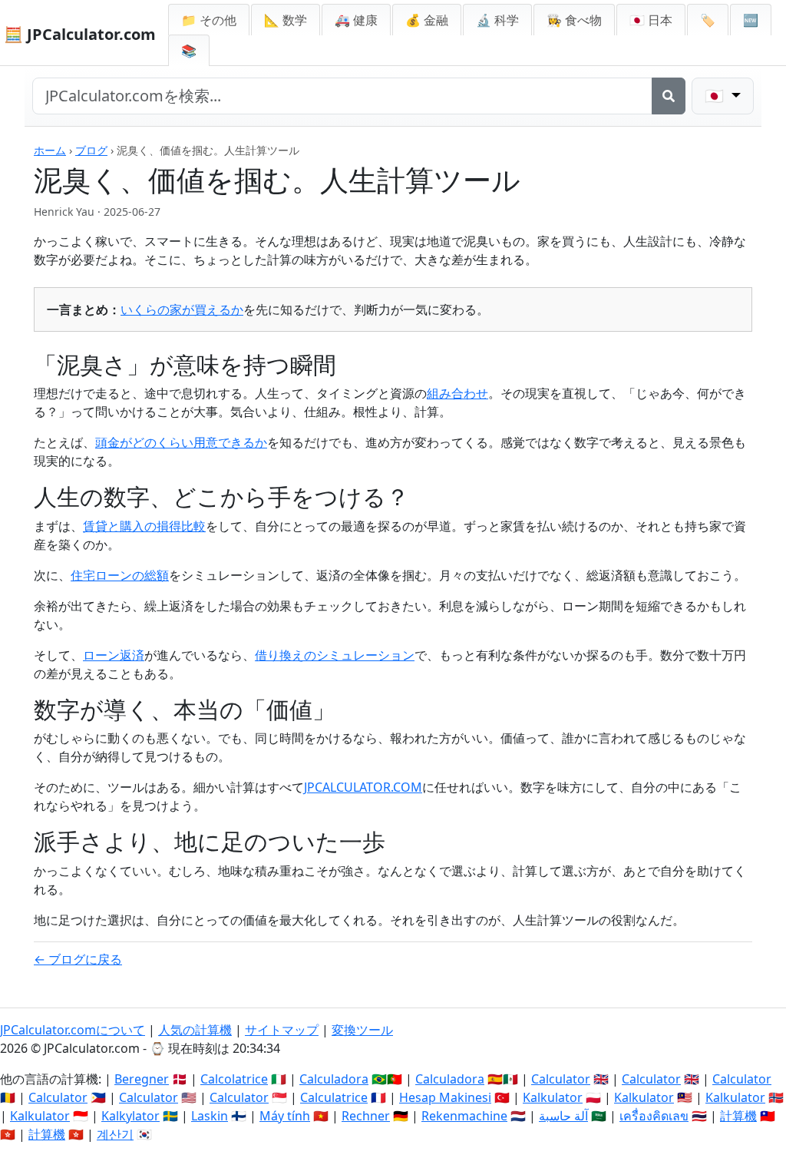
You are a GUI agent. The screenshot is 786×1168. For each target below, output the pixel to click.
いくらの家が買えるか (182, 309)
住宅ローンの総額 (120, 575)
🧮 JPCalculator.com (80, 34)
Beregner (141, 1078)
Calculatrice (334, 1097)
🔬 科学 (497, 20)
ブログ (91, 150)
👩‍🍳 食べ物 (574, 20)
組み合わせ (457, 393)
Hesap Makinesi (445, 1097)
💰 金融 (426, 20)
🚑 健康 (356, 20)
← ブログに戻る (78, 959)
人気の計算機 (195, 1029)
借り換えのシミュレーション (334, 655)
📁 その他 (208, 20)
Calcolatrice (234, 1078)
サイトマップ (282, 1029)
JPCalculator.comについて (72, 1029)
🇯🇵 (650, 20)
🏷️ (707, 20)
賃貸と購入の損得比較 (144, 526)
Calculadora (333, 1078)
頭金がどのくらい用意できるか (181, 442)
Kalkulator (553, 1097)
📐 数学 (285, 20)
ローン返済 (113, 655)
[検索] (668, 96)
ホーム (50, 150)
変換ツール (362, 1029)
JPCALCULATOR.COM (363, 787)
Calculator (560, 1078)
